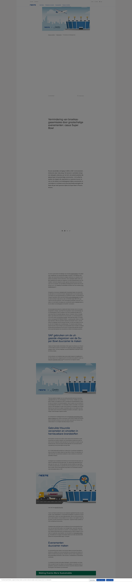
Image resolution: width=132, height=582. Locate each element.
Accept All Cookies (110, 580)
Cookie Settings (92, 580)
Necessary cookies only (101, 580)
